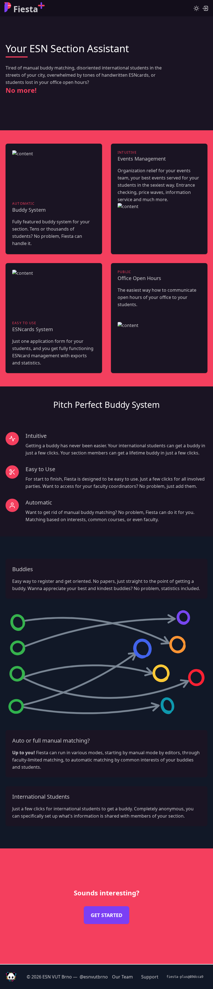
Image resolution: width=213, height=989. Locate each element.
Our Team (122, 977)
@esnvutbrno (94, 977)
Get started (106, 915)
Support (149, 977)
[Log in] (205, 8)
